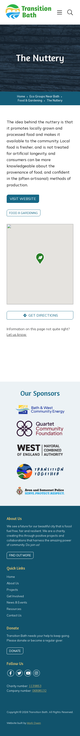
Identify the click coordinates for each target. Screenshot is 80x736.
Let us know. (17, 334)
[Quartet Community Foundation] (40, 428)
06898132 (39, 690)
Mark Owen (34, 723)
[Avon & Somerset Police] (40, 491)
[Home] (28, 17)
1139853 (35, 686)
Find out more (20, 555)
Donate (15, 651)
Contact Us (14, 615)
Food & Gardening (23, 213)
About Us (13, 583)
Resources (14, 609)
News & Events (17, 602)
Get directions (43, 315)
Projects (12, 589)
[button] (40, 258)
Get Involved (15, 596)
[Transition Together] (40, 471)
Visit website (23, 198)
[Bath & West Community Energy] (40, 409)
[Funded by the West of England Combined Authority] (40, 450)
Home (11, 576)
